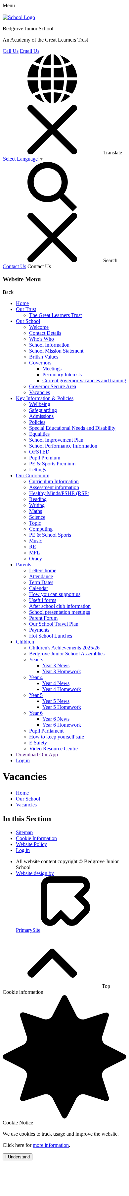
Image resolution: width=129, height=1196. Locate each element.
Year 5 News (55, 701)
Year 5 (36, 695)
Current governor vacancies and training (84, 380)
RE (32, 547)
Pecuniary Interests (62, 374)
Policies (37, 422)
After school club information (60, 606)
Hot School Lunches (50, 636)
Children (25, 642)
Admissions (41, 416)
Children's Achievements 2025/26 (64, 647)
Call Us (11, 51)
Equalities (39, 434)
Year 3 (36, 659)
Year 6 (36, 713)
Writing (37, 505)
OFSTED (39, 452)
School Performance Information (63, 446)
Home (22, 303)
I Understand (17, 1156)
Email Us (29, 51)
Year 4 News (55, 683)
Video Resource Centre (53, 748)
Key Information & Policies (44, 398)
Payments (39, 630)
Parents (23, 564)
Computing (41, 529)
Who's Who (41, 339)
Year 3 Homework (61, 671)
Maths (35, 511)
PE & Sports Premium (52, 463)
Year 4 (36, 677)
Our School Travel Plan (53, 624)
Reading (38, 499)
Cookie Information (36, 838)
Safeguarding (43, 410)
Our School (28, 321)
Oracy (35, 558)
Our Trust (26, 309)
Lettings (37, 469)
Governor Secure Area (52, 386)
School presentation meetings (59, 612)
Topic (35, 523)
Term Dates (41, 582)
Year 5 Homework (61, 707)
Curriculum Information (54, 481)
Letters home (42, 570)
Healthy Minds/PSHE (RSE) (59, 493)
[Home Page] (19, 17)
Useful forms (42, 600)
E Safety (38, 742)
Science (37, 517)
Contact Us (14, 266)
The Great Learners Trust (55, 315)
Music (35, 541)
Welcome (39, 327)
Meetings (52, 368)
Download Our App (37, 754)
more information (51, 1145)
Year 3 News (55, 665)
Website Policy (31, 844)
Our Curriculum (32, 475)
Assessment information (54, 487)
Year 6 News (55, 719)
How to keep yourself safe (56, 737)
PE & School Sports (50, 535)
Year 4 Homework (61, 689)
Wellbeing (39, 404)
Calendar (38, 588)
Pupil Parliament (46, 731)
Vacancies (39, 392)
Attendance (41, 576)
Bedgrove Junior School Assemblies (67, 653)
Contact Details (45, 333)
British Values (43, 357)
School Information (49, 345)
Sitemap (24, 832)
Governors (40, 362)
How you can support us (54, 594)
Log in (23, 760)
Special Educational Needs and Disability (72, 428)
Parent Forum (43, 618)
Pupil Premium (44, 457)
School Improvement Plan (56, 440)
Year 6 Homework (61, 725)
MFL (34, 552)
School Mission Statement (56, 351)
